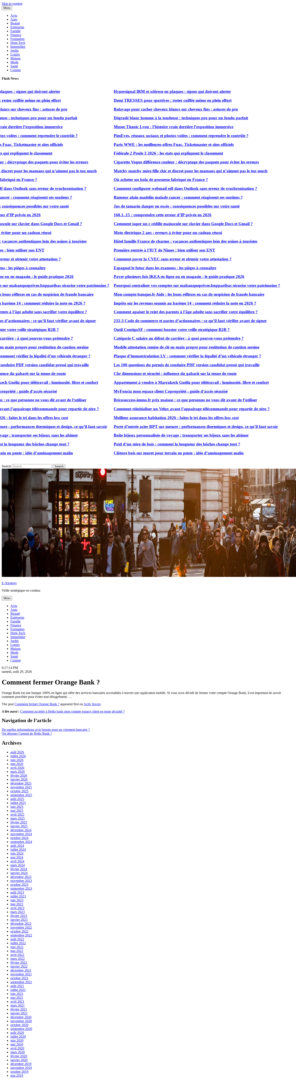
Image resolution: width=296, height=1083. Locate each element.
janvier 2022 (19, 966)
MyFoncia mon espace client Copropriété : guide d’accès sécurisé (155, 391)
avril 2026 (17, 768)
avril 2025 (17, 814)
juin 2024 (16, 853)
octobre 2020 (19, 1025)
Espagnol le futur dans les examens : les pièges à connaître (149, 268)
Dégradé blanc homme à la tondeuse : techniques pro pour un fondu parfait (165, 118)
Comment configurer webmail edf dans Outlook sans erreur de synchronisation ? (170, 188)
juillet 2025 (18, 803)
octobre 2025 (19, 791)
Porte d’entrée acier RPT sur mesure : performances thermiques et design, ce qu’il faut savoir (180, 426)
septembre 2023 (21, 888)
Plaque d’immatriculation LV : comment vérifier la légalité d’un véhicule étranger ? (172, 356)
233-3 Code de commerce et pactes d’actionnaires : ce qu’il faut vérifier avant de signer (174, 320)
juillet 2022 (18, 943)
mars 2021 (17, 1005)
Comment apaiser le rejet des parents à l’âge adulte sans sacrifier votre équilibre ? (170, 312)
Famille (15, 31)
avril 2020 (17, 1048)
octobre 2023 (19, 884)
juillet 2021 (18, 990)
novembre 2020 (21, 1021)
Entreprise (17, 27)
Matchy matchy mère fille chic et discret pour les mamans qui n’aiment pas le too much (175, 171)
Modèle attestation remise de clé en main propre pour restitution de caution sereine (171, 347)
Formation (17, 39)
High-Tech (17, 43)
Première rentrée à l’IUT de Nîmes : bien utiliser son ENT (149, 250)
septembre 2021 (21, 982)
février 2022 (18, 962)
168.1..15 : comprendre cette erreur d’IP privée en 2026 (147, 215)
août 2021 (17, 986)
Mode (14, 62)
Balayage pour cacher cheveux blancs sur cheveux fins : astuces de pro (160, 109)
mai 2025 (16, 810)
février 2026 (18, 775)
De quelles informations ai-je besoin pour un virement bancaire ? (46, 729)
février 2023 (18, 916)
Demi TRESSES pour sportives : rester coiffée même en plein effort (157, 100)
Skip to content (12, 3)
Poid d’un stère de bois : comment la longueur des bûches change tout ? (161, 444)
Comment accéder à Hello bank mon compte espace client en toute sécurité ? (72, 711)
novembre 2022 (21, 927)
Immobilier (17, 46)
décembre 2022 (20, 923)
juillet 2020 (18, 1036)
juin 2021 (16, 994)
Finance (15, 35)
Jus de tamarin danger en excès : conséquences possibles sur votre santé (161, 206)
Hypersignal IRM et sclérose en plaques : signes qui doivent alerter (156, 91)
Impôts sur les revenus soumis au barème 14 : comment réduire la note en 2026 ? (169, 303)
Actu (13, 15)
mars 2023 (17, 912)
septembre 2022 (21, 935)
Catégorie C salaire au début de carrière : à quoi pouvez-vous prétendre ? (163, 338)
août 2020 (17, 1033)
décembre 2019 (20, 1064)
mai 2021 (16, 997)
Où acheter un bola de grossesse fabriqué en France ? (145, 179)
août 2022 (17, 939)
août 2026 (17, 752)
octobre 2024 (19, 838)
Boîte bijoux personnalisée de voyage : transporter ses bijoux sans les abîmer (165, 435)
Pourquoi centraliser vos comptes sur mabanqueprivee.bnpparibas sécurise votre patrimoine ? (181, 285)
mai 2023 (16, 904)
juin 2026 (16, 760)
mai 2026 (16, 764)
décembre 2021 (20, 970)
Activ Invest (92, 704)
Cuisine (15, 70)
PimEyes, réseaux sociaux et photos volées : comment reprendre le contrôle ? (165, 135)
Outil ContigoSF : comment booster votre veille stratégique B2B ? (156, 329)
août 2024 (17, 845)
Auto (13, 19)
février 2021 (18, 1009)
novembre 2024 (21, 834)
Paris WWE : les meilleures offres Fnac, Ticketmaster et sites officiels (158, 144)
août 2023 (17, 892)
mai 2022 (16, 951)
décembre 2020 (20, 1017)
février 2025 (18, 822)
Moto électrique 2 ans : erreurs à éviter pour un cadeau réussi (152, 232)
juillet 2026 (18, 756)
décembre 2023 (20, 877)
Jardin (14, 50)
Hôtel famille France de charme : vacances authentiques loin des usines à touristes (170, 241)
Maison (15, 58)
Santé (14, 66)
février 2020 (18, 1056)
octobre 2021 (19, 978)
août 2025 (17, 799)
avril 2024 (17, 861)
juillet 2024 (18, 849)
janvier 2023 (19, 920)
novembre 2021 (21, 974)
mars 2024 (17, 865)
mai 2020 (16, 1044)
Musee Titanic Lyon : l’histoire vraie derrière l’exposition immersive (158, 126)
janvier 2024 (19, 873)
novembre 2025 (21, 787)
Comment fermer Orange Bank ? (37, 704)
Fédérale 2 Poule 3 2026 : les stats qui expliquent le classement (153, 153)
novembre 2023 (21, 881)
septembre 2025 (21, 795)
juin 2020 (16, 1040)
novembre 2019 (21, 1068)
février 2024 (18, 869)
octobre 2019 (19, 1071)
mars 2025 (17, 818)
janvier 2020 (19, 1060)
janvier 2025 (19, 826)
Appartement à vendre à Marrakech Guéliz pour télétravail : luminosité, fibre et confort (175, 382)
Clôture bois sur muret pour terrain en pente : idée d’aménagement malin (163, 453)
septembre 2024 (21, 842)
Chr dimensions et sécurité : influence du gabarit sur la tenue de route (159, 373)
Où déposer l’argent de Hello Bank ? (27, 733)
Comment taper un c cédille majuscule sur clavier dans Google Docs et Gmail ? (167, 223)
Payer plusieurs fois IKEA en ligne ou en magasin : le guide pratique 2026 (163, 276)
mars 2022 (17, 958)
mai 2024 (16, 857)
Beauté (15, 23)
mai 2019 (16, 1075)
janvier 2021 (19, 1013)
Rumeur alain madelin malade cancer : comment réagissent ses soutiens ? (162, 197)
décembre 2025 (20, 783)
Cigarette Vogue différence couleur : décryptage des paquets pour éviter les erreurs (170, 162)
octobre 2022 (19, 931)
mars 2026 (17, 771)
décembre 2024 (20, 830)
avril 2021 (17, 1001)
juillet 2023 (18, 896)
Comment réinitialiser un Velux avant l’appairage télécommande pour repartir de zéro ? (176, 409)
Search (6, 466)
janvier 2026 (19, 779)
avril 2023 (17, 908)
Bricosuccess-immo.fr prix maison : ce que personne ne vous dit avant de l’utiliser (170, 400)
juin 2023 (16, 900)
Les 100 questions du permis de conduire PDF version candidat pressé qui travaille (171, 365)
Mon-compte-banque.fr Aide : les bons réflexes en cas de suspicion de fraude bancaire (173, 294)
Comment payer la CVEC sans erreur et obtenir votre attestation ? (157, 259)
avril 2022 (17, 955)
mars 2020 (17, 1052)
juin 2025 (16, 807)
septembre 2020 (21, 1029)
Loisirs (15, 54)
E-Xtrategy (9, 583)
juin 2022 (16, 947)
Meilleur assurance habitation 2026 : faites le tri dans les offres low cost (160, 417)
